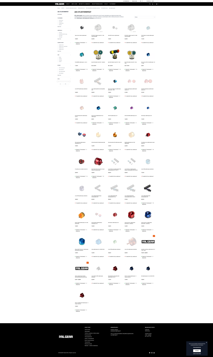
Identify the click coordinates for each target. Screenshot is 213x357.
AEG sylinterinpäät (112, 8)
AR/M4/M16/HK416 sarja (63, 34)
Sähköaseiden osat (81, 8)
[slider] (58, 81)
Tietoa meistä (87, 329)
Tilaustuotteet (87, 342)
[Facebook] (149, 352)
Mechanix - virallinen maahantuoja (91, 345)
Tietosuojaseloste (88, 336)
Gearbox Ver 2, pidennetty (63, 46)
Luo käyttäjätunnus (126, 1)
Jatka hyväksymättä (197, 353)
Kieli (140, 1)
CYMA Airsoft (61, 23)
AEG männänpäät (62, 67)
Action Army (61, 20)
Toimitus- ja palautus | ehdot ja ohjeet (92, 333)
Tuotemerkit (113, 4)
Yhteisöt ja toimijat (88, 343)
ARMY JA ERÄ (74, 4)
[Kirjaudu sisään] (153, 4)
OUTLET (106, 4)
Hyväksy (197, 350)
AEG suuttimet (61, 69)
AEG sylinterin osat (104, 8)
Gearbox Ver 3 (61, 47)
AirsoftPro (60, 21)
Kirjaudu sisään (134, 1)
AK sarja (60, 32)
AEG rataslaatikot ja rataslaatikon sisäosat (93, 8)
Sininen (60, 61)
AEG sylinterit (60, 14)
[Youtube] (152, 352)
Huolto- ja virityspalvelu (89, 338)
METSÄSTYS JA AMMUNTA (84, 4)
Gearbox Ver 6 (61, 49)
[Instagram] (154, 352)
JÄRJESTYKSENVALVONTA (97, 4)
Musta (60, 57)
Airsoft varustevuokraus (89, 340)
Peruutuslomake (88, 334)
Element (60, 24)
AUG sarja (60, 35)
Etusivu (59, 8)
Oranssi (60, 58)
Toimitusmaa (148, 1)
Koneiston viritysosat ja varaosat (71, 8)
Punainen (60, 60)
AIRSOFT (68, 4)
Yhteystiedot (87, 331)
